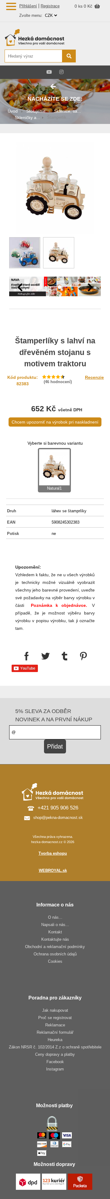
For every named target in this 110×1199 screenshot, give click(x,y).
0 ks (79, 6)
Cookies (55, 961)
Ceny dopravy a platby (55, 1054)
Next (90, 287)
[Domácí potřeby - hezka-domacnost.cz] (40, 37)
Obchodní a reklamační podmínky (55, 946)
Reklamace (55, 1025)
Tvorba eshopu (52, 853)
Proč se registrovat (55, 1017)
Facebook (55, 1061)
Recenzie (94, 377)
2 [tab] (60, 287)
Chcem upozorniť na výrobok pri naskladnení (55, 422)
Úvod (13, 111)
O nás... (55, 917)
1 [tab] (50, 287)
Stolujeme (36, 111)
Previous (19, 287)
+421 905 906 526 (58, 808)
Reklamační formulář (55, 1032)
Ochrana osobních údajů (55, 954)
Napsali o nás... (55, 924)
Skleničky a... (27, 117)
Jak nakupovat (55, 1010)
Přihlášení (28, 6)
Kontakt (55, 932)
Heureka (55, 1039)
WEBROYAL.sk (53, 870)
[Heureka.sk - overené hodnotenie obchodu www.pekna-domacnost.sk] (90, 56)
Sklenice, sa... (67, 111)
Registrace (50, 6)
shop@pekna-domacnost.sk (58, 817)
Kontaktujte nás (55, 939)
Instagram (55, 1069)
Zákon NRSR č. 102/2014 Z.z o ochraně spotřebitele (55, 1047)
